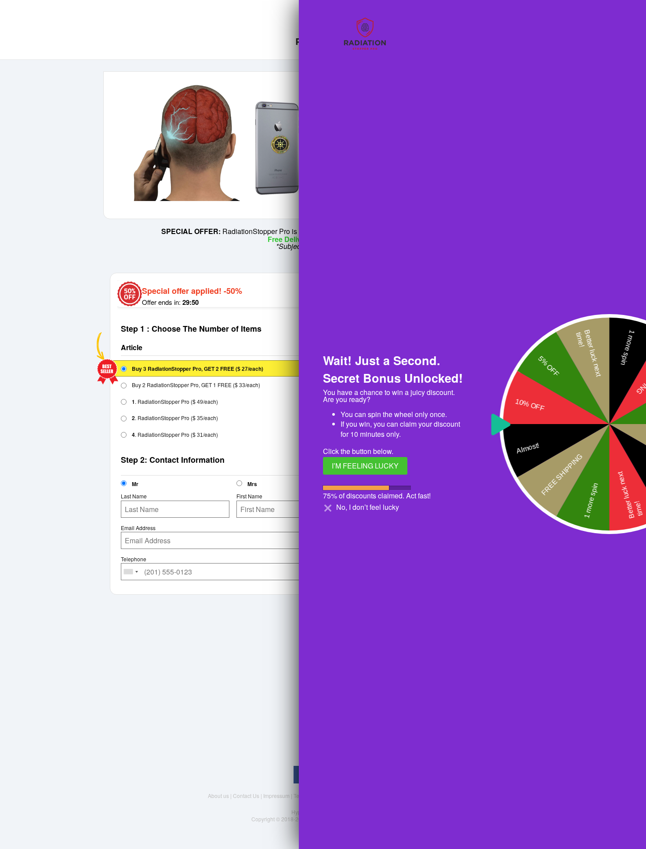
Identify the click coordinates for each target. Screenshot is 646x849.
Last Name (134, 496)
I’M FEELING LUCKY (365, 466)
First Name (249, 496)
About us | (220, 795)
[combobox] (131, 572)
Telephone (133, 559)
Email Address (138, 528)
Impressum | (278, 795)
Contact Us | (248, 795)
